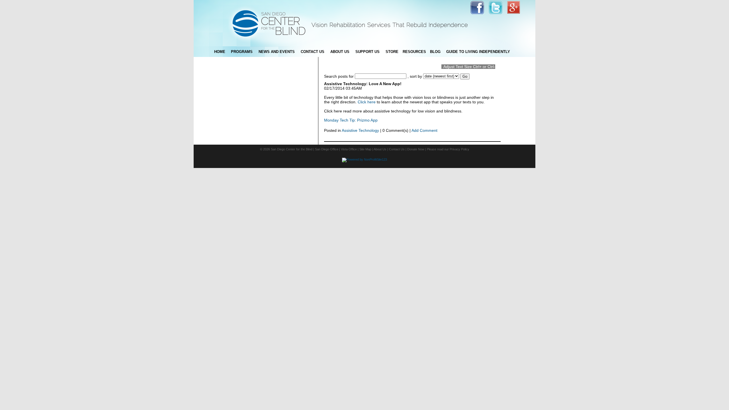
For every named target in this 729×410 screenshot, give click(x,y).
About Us (380, 149)
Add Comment (424, 130)
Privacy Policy (459, 149)
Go (464, 76)
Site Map (365, 149)
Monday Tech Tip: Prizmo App (351, 120)
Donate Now (415, 149)
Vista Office (349, 149)
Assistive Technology (360, 130)
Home (219, 52)
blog (435, 52)
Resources (414, 52)
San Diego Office (326, 149)
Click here (367, 102)
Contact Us (397, 149)
